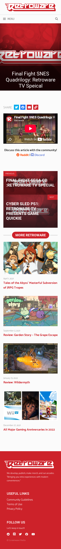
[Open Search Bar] (56, 19)
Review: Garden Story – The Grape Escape (30, 335)
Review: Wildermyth (16, 382)
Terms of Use (14, 504)
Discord (39, 155)
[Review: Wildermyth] (30, 371)
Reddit (24, 155)
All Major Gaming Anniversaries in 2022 (29, 429)
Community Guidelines (20, 499)
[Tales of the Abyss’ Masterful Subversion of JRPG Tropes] (30, 271)
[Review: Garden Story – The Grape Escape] (30, 323)
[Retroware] (30, 7)
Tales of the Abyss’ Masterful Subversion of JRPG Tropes (30, 285)
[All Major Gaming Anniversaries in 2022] (30, 418)
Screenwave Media (17, 540)
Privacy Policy (14, 508)
